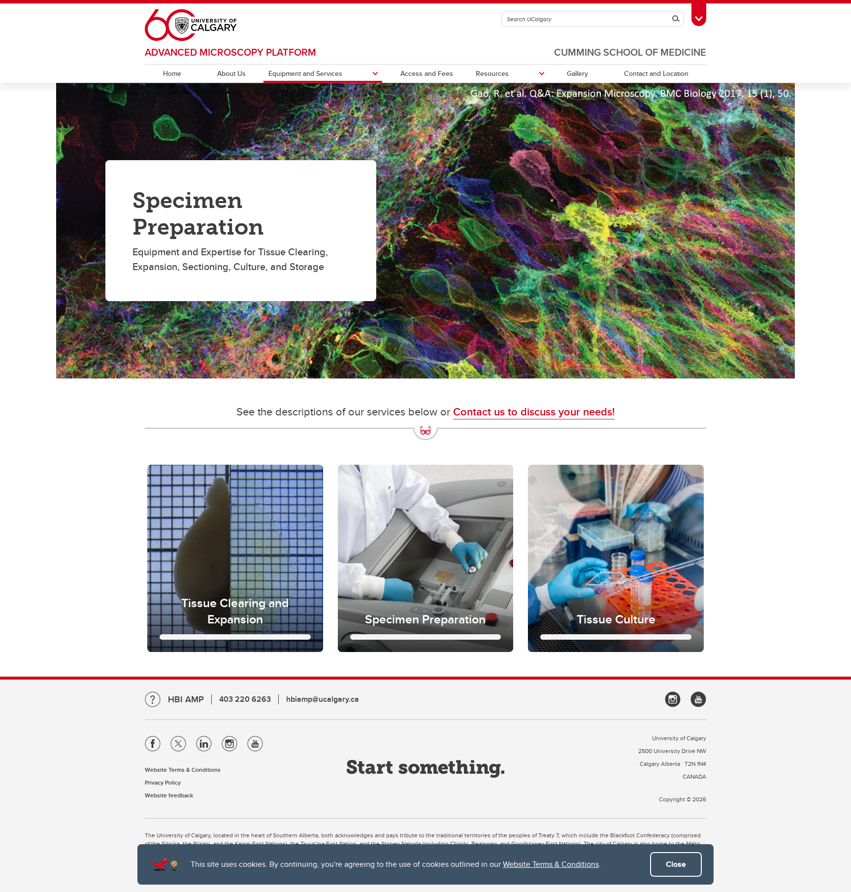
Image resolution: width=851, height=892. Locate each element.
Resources (492, 73)
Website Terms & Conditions (551, 864)
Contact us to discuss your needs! (534, 411)
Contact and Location (656, 73)
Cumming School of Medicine (630, 52)
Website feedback (169, 795)
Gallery (577, 73)
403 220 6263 (245, 699)
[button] (235, 558)
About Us (231, 73)
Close (676, 864)
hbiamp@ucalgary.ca (322, 699)
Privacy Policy (163, 782)
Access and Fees (426, 73)
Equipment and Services (305, 73)
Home (172, 73)
